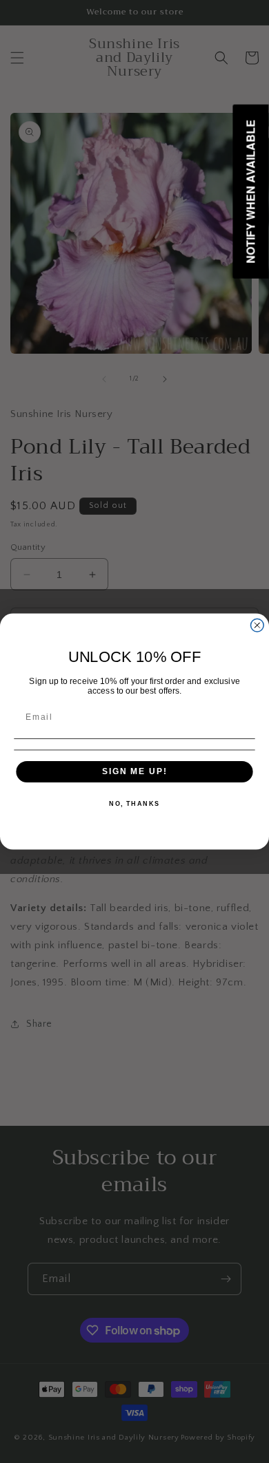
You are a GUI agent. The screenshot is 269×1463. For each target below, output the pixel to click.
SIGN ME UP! (134, 771)
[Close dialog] (256, 625)
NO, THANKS (134, 804)
